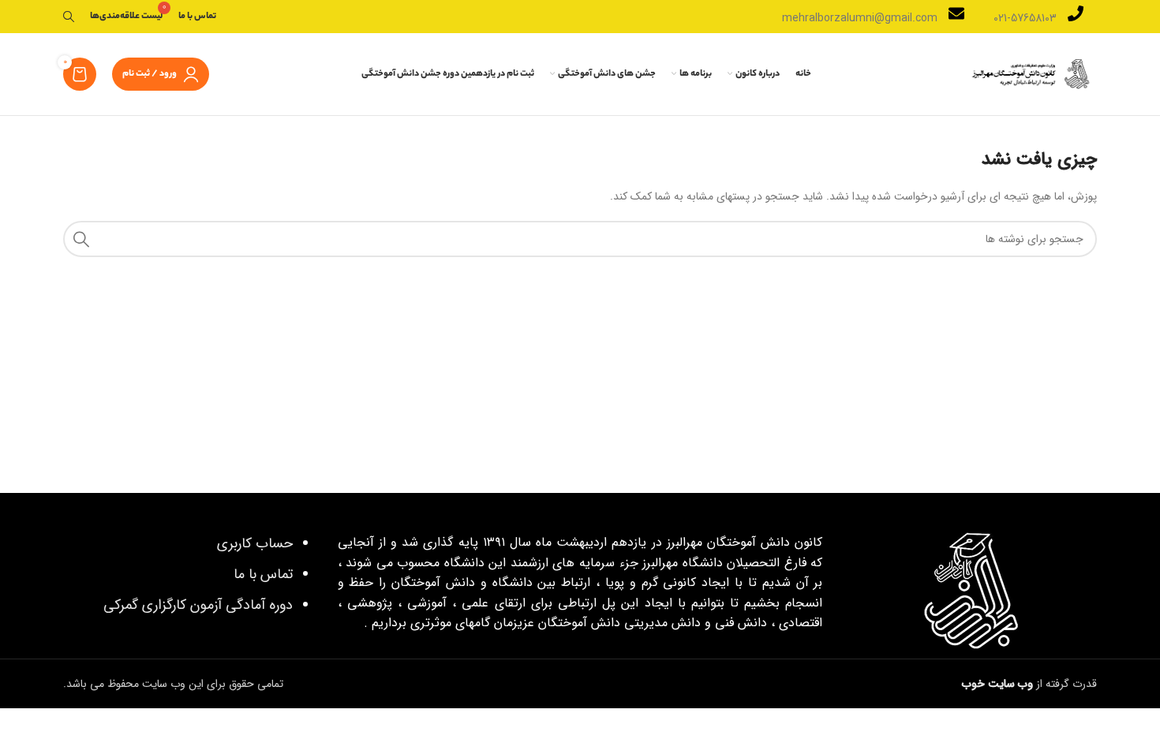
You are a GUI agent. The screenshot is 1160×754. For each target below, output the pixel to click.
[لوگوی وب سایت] (1030, 73)
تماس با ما (263, 574)
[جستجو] (68, 16)
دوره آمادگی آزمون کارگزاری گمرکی (198, 605)
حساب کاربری (255, 543)
